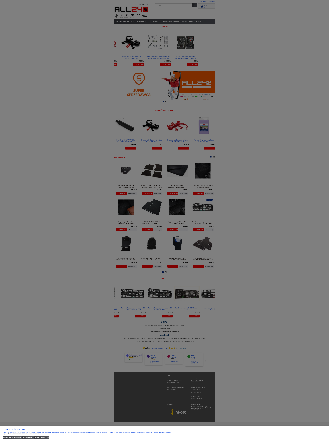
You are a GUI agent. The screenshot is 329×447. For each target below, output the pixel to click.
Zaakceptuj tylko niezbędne (12, 437)
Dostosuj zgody (28, 437)
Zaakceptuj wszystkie (42, 437)
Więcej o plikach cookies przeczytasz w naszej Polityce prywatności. (21, 433)
